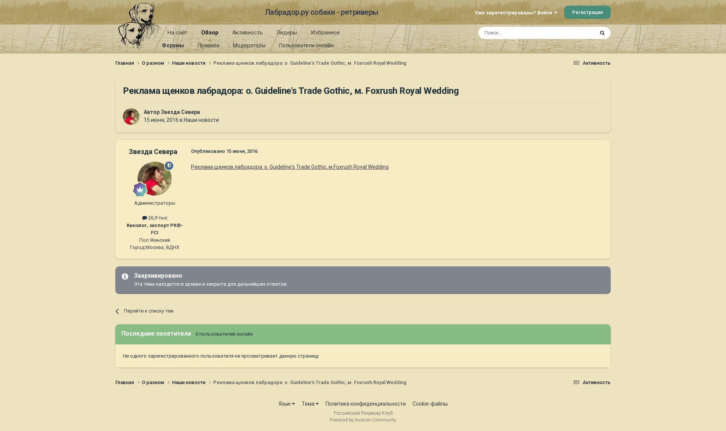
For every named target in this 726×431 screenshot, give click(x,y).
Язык (285, 404)
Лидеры (286, 32)
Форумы (173, 45)
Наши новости (201, 120)
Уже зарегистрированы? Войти (514, 13)
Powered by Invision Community (363, 420)
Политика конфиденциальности (366, 404)
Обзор (210, 32)
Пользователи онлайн (306, 45)
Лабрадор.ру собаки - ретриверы (322, 12)
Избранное (325, 32)
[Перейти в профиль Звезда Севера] (131, 116)
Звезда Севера (180, 112)
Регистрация (587, 12)
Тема (309, 404)
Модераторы (249, 45)
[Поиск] (602, 33)
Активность (247, 32)
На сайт (178, 32)
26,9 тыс (157, 218)
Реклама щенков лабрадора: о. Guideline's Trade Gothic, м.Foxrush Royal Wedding (290, 167)
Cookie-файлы (430, 404)
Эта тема (574, 33)
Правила (208, 45)
